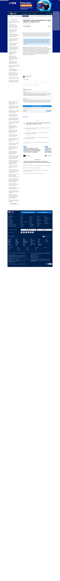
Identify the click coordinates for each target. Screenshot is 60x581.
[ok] (26, 232)
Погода (19, 11)
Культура (31, 219)
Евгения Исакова (29, 75)
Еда (21, 223)
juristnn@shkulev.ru (10, 261)
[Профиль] (51, 14)
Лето (30, 220)
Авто (21, 216)
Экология (45, 220)
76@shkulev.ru (17, 260)
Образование (32, 226)
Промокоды (49, 11)
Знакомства (16, 11)
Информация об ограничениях (34, 255)
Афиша (28, 11)
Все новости (14, 19)
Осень (38, 217)
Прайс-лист (10, 217)
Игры (45, 11)
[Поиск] (47, 14)
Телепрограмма (24, 11)
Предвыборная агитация (12, 224)
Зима (30, 216)
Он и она (38, 216)
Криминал (31, 217)
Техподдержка (10, 223)
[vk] (24, 232)
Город (21, 220)
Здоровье (22, 226)
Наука (30, 223)
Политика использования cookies (35, 256)
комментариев (27, 26)
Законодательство (25, 79)
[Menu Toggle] (9, 14)
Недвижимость (10, 11)
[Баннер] (25, 16)
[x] (31, 232)
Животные (22, 224)
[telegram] (21, 232)
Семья (38, 226)
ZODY (43, 11)
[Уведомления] (49, 14)
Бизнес (22, 217)
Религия (38, 224)
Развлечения (39, 223)
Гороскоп (31, 11)
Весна (22, 219)
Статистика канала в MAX (12, 226)
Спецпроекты (46, 223)
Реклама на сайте (11, 216)
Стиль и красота (46, 217)
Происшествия (39, 220)
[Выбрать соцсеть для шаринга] (51, 26)
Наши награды (10, 220)
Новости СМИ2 (25, 116)
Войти (26, 111)
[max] (28, 232)
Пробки (40, 11)
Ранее (25, 39)
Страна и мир (46, 219)
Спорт (45, 216)
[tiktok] (33, 232)
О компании (10, 219)
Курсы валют (36, 11)
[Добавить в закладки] (48, 26)
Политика (38, 219)
